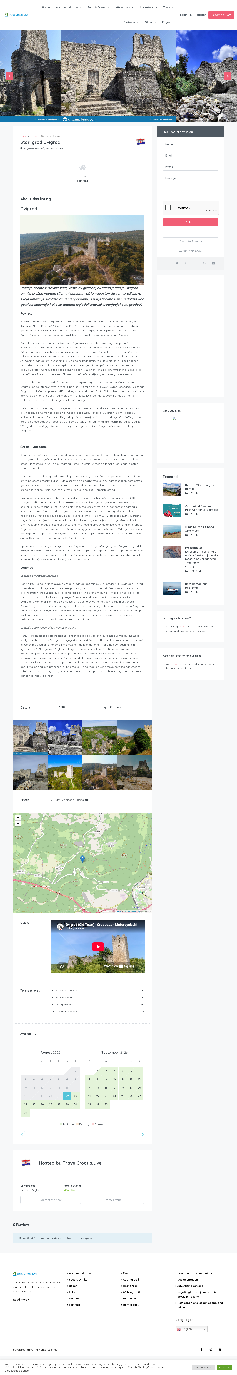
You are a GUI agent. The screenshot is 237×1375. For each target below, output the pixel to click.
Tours (166, 7)
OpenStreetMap (132, 911)
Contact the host (51, 1200)
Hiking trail (130, 1286)
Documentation (187, 1279)
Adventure (146, 7)
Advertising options (190, 1286)
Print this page (192, 251)
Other (148, 22)
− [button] (18, 823)
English (186, 1329)
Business (129, 22)
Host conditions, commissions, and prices (200, 1305)
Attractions (122, 7)
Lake (72, 1292)
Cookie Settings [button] (203, 1367)
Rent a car (130, 1298)
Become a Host (221, 15)
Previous (9, 76)
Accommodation (67, 7)
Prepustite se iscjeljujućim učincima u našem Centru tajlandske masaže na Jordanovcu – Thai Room (201, 555)
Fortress (74, 1304)
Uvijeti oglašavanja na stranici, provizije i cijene (197, 1294)
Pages (166, 22)
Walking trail (131, 1292)
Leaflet (119, 911)
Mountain (75, 1298)
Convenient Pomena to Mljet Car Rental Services (201, 507)
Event (127, 1273)
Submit (190, 222)
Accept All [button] (224, 1367)
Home (46, 7)
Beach (73, 1286)
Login (184, 14)
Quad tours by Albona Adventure (199, 528)
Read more (20, 1299)
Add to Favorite (191, 241)
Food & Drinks (97, 7)
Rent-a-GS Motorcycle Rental (199, 487)
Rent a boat (131, 1304)
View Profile (113, 1200)
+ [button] (18, 817)
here (181, 626)
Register (200, 14)
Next (227, 76)
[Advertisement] (190, 336)
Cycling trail (131, 1279)
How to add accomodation (194, 1273)
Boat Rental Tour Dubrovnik (196, 585)
